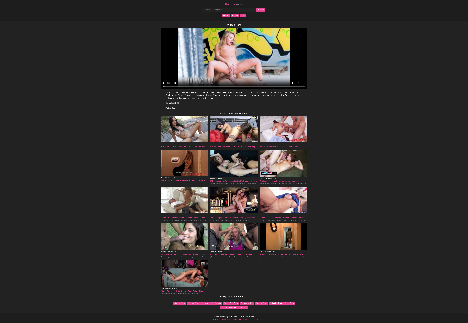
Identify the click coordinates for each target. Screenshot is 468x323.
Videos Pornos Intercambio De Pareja (204, 303)
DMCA (255, 319)
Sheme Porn (179, 303)
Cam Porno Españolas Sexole (234, 308)
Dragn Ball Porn (231, 303)
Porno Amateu (247, 303)
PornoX (234, 4)
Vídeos (226, 16)
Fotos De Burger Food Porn (282, 303)
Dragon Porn (261, 303)
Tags (243, 16)
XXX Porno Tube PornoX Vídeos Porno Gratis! (230, 319)
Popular (235, 16)
